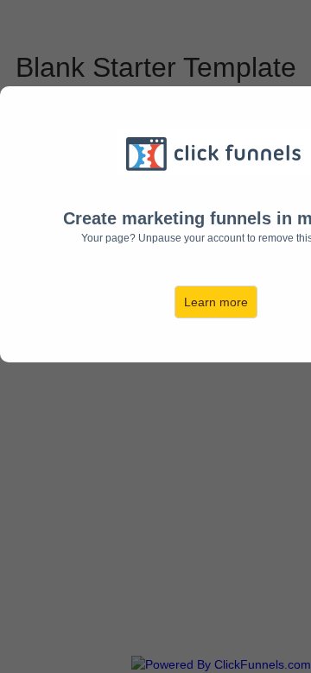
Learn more (216, 302)
